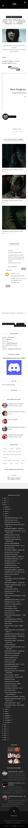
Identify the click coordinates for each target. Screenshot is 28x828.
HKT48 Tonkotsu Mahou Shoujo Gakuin (12, 454)
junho (6, 709)
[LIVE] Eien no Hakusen (11, 685)
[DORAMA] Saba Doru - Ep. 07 (12, 591)
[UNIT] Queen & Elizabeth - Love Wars (15, 696)
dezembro (7, 722)
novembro (8, 720)
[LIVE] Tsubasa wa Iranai (11, 589)
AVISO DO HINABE (12, 419)
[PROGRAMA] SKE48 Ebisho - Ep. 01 (14, 518)
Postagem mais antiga (20, 325)
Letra (4, 451)
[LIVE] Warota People (10, 690)
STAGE (11, 463)
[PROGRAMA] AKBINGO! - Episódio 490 (14, 636)
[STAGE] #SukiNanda (10, 644)
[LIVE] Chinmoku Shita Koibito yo (13, 619)
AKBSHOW (12, 448)
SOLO (22, 463)
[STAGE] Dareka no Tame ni (12, 681)
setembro (7, 715)
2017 (5, 502)
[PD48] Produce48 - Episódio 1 (16, 771)
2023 (5, 733)
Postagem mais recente (8, 324)
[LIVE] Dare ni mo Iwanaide (12, 655)
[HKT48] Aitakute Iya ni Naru (12, 567)
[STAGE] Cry (8, 576)
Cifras (16, 463)
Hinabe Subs (17, 129)
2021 (5, 729)
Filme (23, 460)
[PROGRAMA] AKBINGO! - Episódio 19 (14, 528)
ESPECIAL (5, 463)
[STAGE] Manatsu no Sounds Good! (14, 677)
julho (6, 711)
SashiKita (5, 457)
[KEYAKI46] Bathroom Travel (12, 522)
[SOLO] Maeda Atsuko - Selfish (12, 683)
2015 (5, 498)
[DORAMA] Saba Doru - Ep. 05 (12, 537)
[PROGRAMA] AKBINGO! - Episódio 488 (14, 550)
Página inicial (20, 324)
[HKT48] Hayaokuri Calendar (12, 535)
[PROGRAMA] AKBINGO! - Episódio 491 (14, 651)
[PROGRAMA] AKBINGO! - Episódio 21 (14, 569)
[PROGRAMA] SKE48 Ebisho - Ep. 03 (14, 621)
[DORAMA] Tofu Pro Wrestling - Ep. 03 (14, 634)
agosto (7, 713)
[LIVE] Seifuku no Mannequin (12, 653)
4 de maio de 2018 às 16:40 (14, 252)
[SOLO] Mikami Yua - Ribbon (12, 610)
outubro (7, 718)
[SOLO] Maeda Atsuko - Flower (12, 702)
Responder (24, 268)
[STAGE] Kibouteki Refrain (11, 666)
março (6, 511)
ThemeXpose (14, 825)
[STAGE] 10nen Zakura (10, 638)
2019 (5, 724)
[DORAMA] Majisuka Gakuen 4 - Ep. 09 (14, 664)
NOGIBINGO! (18, 448)
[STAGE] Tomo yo (9, 593)
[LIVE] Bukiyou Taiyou (10, 606)
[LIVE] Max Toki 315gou (11, 668)
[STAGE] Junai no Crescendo (12, 552)
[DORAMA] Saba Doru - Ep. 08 (12, 602)
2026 (5, 740)
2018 (5, 504)
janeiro (7, 507)
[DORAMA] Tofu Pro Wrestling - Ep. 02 (14, 572)
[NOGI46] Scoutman (10, 548)
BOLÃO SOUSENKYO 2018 (11, 657)
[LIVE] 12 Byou (8, 623)
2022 (5, 731)
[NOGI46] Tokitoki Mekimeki (12, 543)
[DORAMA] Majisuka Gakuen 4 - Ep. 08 (14, 599)
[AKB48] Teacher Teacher (11, 520)
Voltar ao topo (14, 815)
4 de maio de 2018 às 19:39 (17, 276)
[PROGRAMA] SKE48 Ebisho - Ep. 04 (14, 688)
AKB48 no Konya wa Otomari (14, 451)
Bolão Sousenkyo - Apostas (11, 675)
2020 (5, 726)
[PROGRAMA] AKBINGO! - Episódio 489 (14, 582)
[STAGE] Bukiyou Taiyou (11, 608)
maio (6, 515)
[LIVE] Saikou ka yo (9, 612)
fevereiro (7, 509)
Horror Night (16, 17)
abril (6, 513)
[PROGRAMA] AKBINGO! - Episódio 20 (14, 556)
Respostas (9, 270)
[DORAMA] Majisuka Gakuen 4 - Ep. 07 (14, 545)
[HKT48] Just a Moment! (11, 561)
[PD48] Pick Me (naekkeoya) (12, 574)
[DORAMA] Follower (10, 679)
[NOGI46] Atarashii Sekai (11, 554)
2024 (5, 735)
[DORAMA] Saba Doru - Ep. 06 (12, 563)
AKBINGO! (5, 448)
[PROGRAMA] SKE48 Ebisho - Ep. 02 (14, 558)
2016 (5, 500)
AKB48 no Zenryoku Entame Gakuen (11, 460)
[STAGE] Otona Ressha (10, 659)
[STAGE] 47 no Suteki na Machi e (13, 604)
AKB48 (8, 17)
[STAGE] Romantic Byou (11, 565)
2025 (5, 737)
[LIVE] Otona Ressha (10, 662)
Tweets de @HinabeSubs (8, 384)
